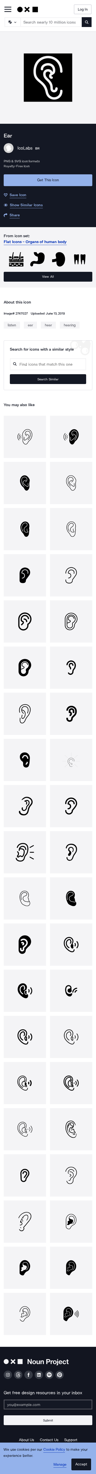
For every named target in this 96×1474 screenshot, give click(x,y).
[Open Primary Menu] (7, 9)
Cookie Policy (54, 1449)
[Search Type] (12, 22)
